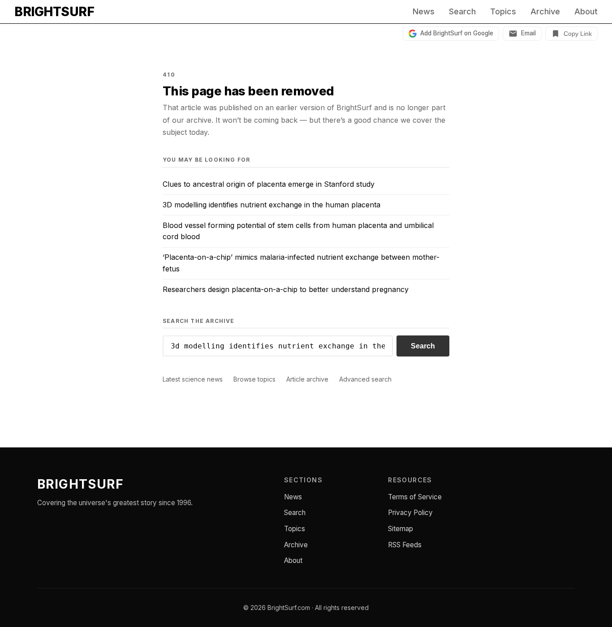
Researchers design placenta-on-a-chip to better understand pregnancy (286, 289)
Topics (503, 12)
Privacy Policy (410, 512)
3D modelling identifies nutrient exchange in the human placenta (271, 204)
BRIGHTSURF (54, 11)
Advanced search (365, 379)
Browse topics (254, 379)
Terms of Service (415, 497)
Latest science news (193, 379)
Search (462, 12)
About (586, 12)
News (424, 12)
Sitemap (400, 528)
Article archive (307, 379)
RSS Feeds (405, 545)
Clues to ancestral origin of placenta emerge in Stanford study (269, 184)
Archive (545, 12)
